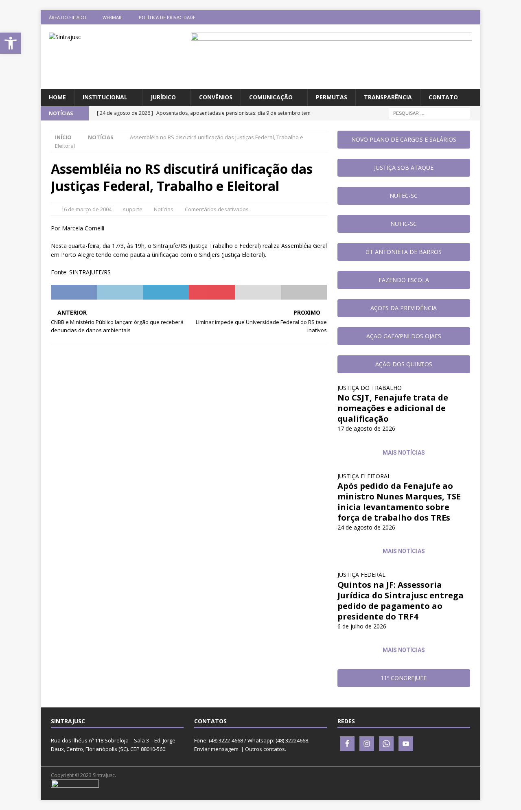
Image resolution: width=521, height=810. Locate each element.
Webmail (113, 17)
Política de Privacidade (167, 17)
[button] (10, 43)
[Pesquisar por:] (429, 112)
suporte (132, 209)
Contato (443, 97)
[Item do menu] (425, 17)
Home (57, 97)
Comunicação (271, 97)
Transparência (388, 97)
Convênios (215, 97)
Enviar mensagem (216, 749)
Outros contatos (265, 749)
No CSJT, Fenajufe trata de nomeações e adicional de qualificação (392, 408)
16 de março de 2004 (86, 209)
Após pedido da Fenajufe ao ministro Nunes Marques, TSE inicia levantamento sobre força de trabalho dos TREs (399, 501)
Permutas (331, 97)
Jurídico (163, 97)
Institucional (105, 97)
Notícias (163, 209)
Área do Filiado (67, 17)
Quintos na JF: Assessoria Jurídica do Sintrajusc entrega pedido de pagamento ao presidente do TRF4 (400, 600)
